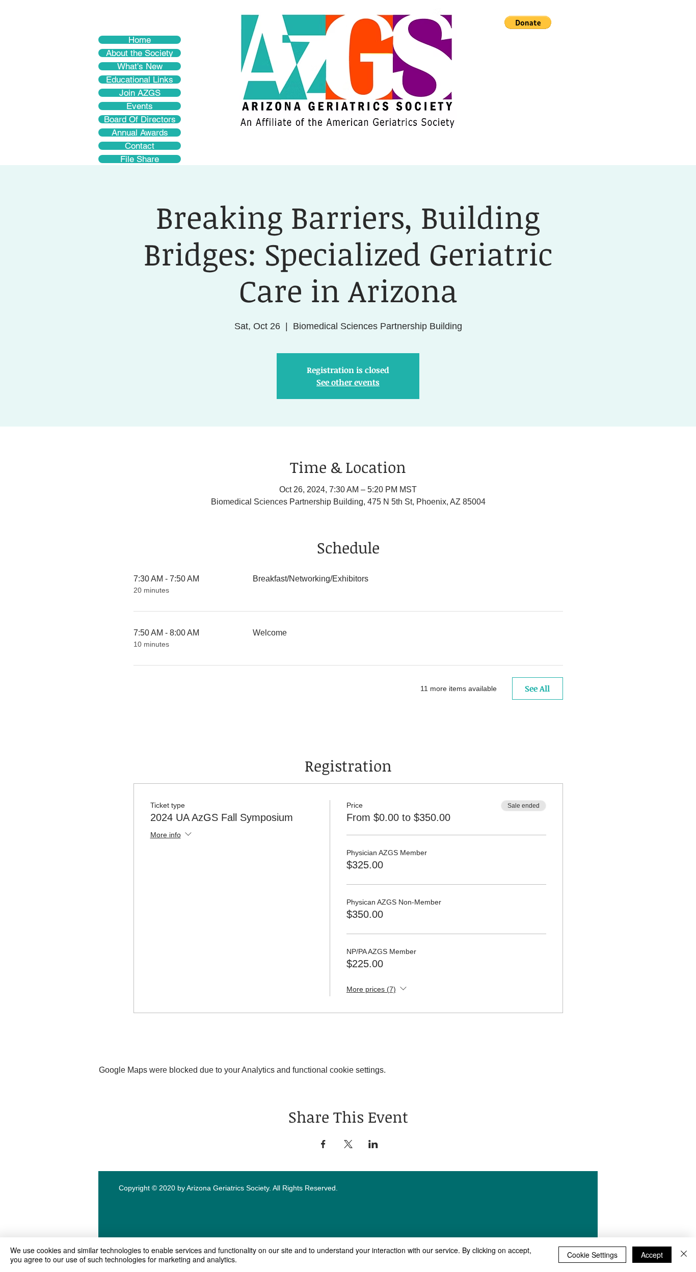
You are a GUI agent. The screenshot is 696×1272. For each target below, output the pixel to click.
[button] (527, 22)
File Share (139, 159)
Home (139, 40)
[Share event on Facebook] (323, 1144)
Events (139, 106)
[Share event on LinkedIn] (373, 1144)
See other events (348, 382)
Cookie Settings (592, 1255)
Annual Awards (140, 132)
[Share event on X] (348, 1144)
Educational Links (139, 79)
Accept (652, 1255)
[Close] (684, 1255)
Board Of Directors (140, 119)
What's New (140, 66)
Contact (139, 146)
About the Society (139, 53)
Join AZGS (139, 93)
